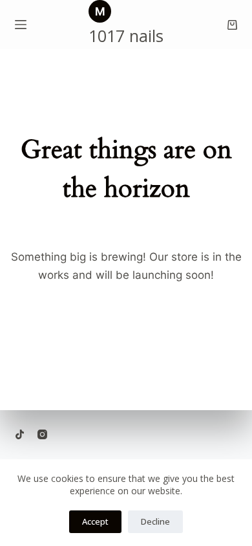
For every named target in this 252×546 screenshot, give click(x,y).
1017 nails (126, 36)
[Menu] (20, 24)
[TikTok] (20, 434)
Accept (95, 521)
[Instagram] (42, 434)
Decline (155, 521)
